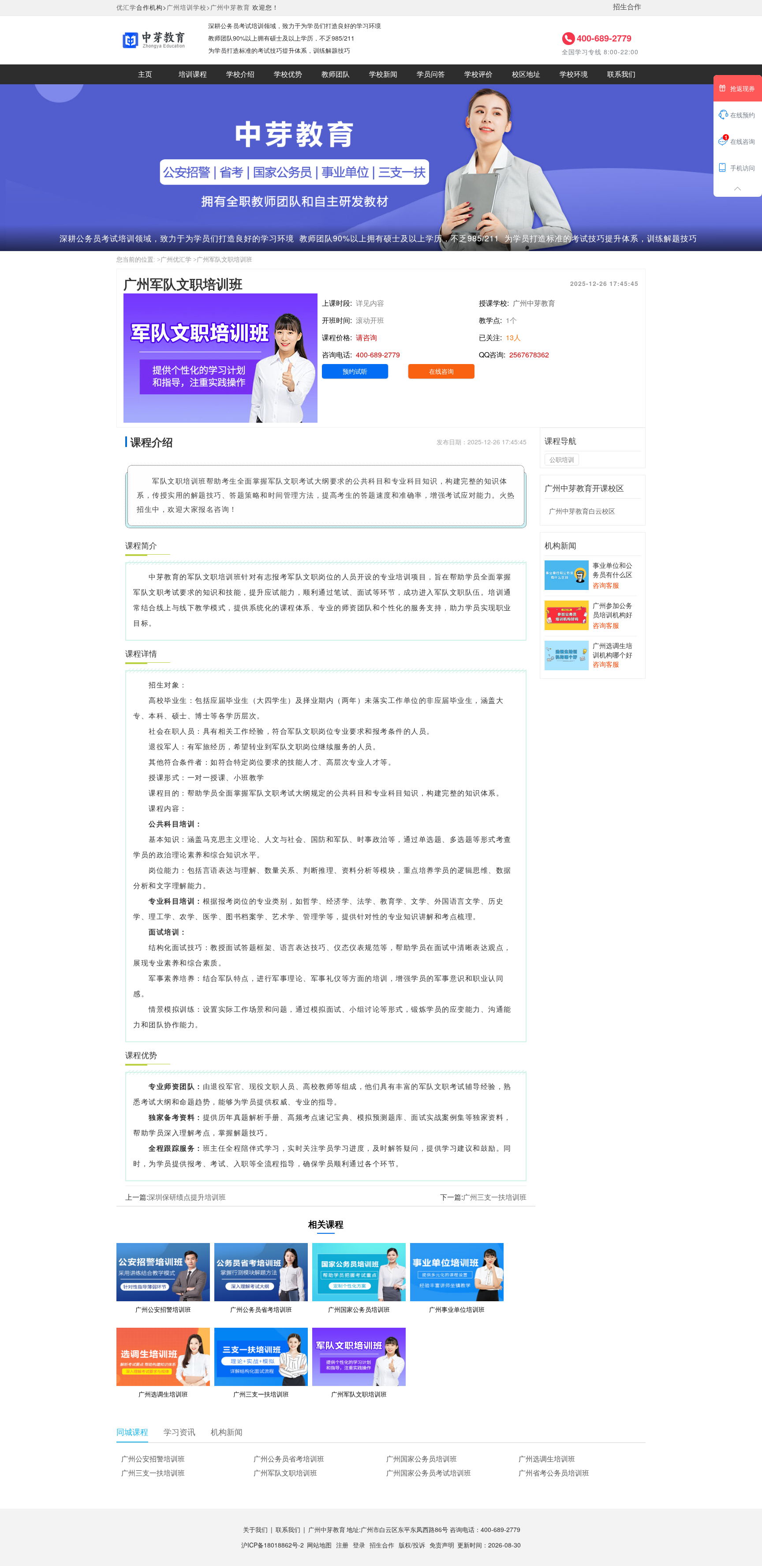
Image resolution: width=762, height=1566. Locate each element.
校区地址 (526, 74)
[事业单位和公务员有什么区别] (567, 574)
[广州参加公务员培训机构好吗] (567, 614)
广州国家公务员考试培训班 (428, 1473)
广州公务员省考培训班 (289, 1458)
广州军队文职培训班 (285, 1473)
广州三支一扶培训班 (495, 1197)
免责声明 (442, 1544)
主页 (145, 74)
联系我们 (621, 74)
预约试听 (355, 371)
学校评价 (478, 74)
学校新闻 (383, 74)
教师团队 (335, 74)
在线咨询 (441, 371)
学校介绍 (240, 74)
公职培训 (561, 459)
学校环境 (574, 74)
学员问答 (431, 74)
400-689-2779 (604, 37)
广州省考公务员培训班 (554, 1473)
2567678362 (529, 354)
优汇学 (126, 7)
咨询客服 (606, 585)
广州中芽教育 (230, 7)
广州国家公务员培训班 (421, 1458)
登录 (359, 1544)
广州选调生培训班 (547, 1458)
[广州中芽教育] (153, 39)
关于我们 (255, 1529)
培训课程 (193, 74)
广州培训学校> (188, 7)
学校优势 (288, 74)
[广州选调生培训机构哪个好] (567, 654)
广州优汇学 (176, 259)
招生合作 (627, 6)
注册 (342, 1544)
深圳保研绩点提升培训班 (187, 1197)
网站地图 (319, 1544)
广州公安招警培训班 (153, 1458)
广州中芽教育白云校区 (582, 510)
